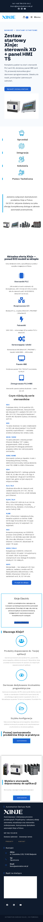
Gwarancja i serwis (25, 837)
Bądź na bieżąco (14, 873)
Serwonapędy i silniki (21, 345)
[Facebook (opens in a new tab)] (18, 9)
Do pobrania (33, 917)
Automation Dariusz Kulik (15, 917)
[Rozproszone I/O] (21, 300)
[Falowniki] (21, 319)
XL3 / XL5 (10, 486)
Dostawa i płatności (10, 837)
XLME (8, 514)
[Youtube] (21, 905)
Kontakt (21, 841)
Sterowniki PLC (21, 281)
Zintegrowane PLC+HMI (21, 383)
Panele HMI (21, 364)
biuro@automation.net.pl (19, 866)
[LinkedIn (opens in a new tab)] (21, 9)
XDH (8, 470)
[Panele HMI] (21, 358)
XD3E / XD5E (11, 437)
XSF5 (8, 564)
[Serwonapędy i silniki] (21, 339)
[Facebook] (7, 905)
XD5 (7, 423)
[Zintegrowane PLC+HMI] (21, 377)
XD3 (7, 405)
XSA (7, 530)
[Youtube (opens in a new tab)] (24, 9)
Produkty (9, 841)
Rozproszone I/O (21, 306)
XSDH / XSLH (11, 548)
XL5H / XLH (10, 500)
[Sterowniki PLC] (21, 275)
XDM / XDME (11, 456)
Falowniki (21, 325)
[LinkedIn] (14, 905)
